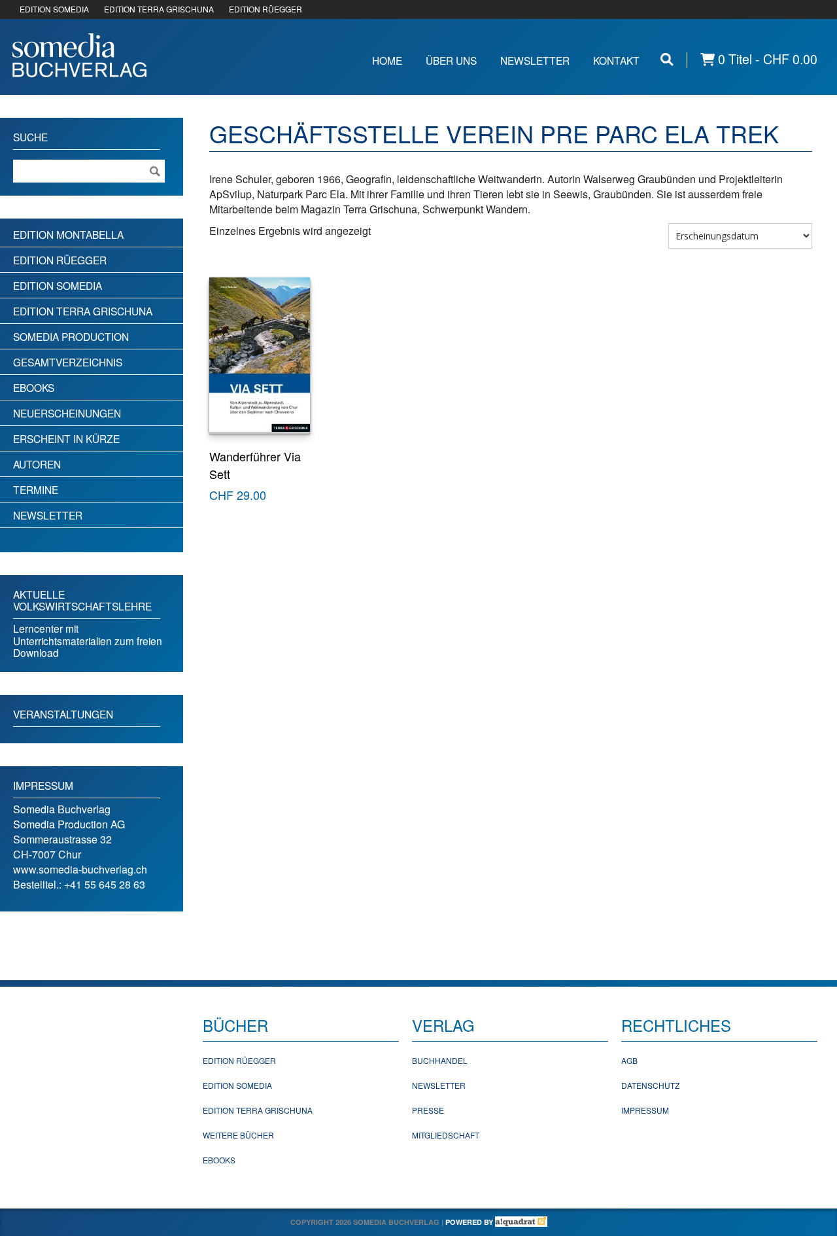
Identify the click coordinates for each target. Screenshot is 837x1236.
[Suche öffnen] (667, 59)
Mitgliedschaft (445, 1134)
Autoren (37, 464)
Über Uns (451, 60)
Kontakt (616, 60)
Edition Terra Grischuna (82, 311)
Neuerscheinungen (67, 413)
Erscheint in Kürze (66, 438)
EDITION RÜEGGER (265, 8)
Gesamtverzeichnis (67, 362)
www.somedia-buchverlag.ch (80, 869)
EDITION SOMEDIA (54, 8)
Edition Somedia (57, 285)
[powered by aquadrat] (521, 1222)
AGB (629, 1060)
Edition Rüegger (60, 260)
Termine (35, 489)
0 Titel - (766, 59)
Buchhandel (440, 1060)
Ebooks (33, 387)
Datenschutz (650, 1085)
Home (387, 60)
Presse (428, 1110)
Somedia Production (71, 336)
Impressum (645, 1110)
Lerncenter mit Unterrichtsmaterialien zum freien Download (87, 640)
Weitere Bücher (238, 1134)
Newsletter (535, 60)
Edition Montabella (68, 234)
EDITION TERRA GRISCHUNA (159, 8)
